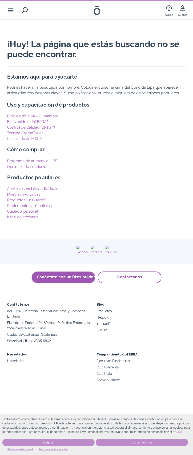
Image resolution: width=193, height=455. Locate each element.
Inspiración (104, 324)
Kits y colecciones (22, 217)
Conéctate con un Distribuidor (66, 277)
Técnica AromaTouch (25, 133)
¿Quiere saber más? (20, 449)
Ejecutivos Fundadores (113, 361)
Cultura (101, 330)
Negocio (102, 317)
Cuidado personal (22, 211)
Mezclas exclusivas (23, 194)
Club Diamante (107, 367)
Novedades (15, 361)
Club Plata (104, 373)
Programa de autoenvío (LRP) (32, 161)
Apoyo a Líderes (108, 380)
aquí (178, 432)
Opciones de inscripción (27, 166)
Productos (104, 311)
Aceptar (48, 442)
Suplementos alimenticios (29, 206)
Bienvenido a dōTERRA (28, 122)
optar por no (142, 442)
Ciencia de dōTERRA (24, 138)
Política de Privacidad (53, 449)
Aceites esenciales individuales (33, 189)
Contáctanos (129, 277)
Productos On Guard (26, 200)
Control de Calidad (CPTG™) (31, 127)
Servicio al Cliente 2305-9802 (29, 341)
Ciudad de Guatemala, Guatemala (32, 334)
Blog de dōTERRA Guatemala (32, 116)
